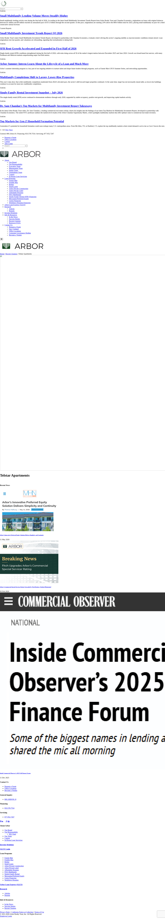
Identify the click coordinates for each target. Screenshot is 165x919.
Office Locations (10, 139)
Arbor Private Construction (18, 189)
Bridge (11, 185)
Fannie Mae (13, 180)
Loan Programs (9, 178)
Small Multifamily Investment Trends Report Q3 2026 (31, 33)
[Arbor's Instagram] (7, 821)
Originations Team (15, 172)
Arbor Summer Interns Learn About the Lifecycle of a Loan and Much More (44, 63)
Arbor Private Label (16, 191)
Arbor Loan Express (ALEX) (14, 205)
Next (11, 130)
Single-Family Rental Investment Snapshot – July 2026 (31, 92)
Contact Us (8, 225)
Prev (7, 130)
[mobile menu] (1, 239)
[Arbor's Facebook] (0, 821)
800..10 (10, 799)
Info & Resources (10, 215)
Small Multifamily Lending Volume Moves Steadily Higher (34, 15)
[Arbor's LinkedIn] (2, 821)
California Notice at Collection (22, 912)
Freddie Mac (13, 182)
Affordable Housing (16, 193)
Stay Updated (14, 229)
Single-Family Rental (12, 874)
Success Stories (14, 219)
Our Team (8, 836)
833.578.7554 (9, 808)
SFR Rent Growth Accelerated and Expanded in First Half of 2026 (38, 48)
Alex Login (8, 144)
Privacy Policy (5, 912)
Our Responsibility (15, 164)
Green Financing (15, 201)
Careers (7, 141)
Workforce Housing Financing (20, 203)
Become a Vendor (15, 235)
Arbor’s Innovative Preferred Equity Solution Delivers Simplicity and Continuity (22, 535)
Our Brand (13, 162)
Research (7, 207)
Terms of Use (39, 912)
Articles (11, 209)
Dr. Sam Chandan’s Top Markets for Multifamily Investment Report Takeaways (46, 105)
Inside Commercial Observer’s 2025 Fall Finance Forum (15, 773)
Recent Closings (15, 221)
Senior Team (13, 170)
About (6, 160)
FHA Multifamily (15, 195)
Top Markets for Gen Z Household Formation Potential (32, 121)
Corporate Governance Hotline (20, 233)
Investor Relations (10, 213)
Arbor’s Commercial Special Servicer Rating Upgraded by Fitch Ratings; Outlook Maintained (25, 587)
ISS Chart (12, 834)
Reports (11, 211)
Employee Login (6, 916)
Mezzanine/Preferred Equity (19, 199)
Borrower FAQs (15, 223)
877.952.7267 (9, 817)
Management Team (16, 168)
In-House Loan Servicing (18, 176)
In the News (13, 217)
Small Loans (13, 187)
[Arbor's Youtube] (9, 821)
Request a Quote (10, 137)
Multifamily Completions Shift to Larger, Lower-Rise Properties (37, 77)
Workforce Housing (11, 880)
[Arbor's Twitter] (4, 821)
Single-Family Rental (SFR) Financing (22, 197)
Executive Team (14, 166)
